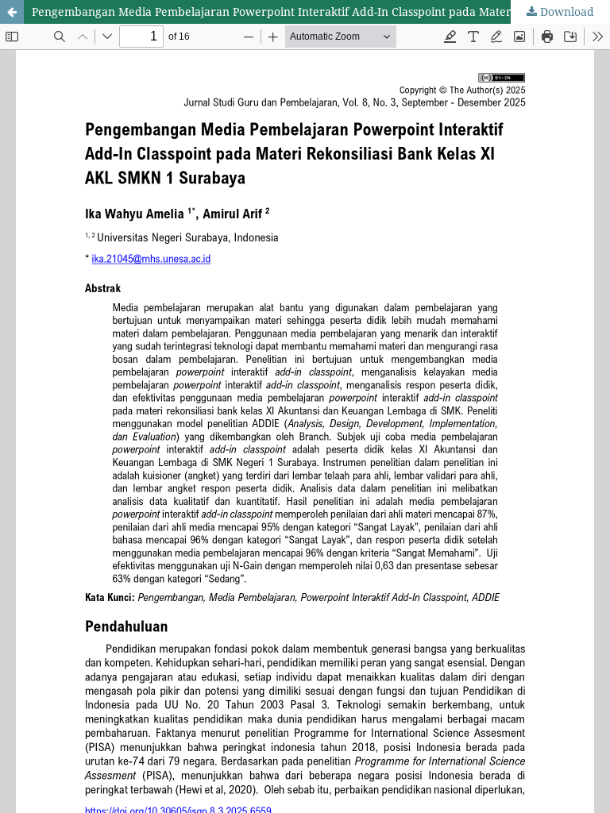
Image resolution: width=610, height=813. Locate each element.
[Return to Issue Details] (12, 12)
